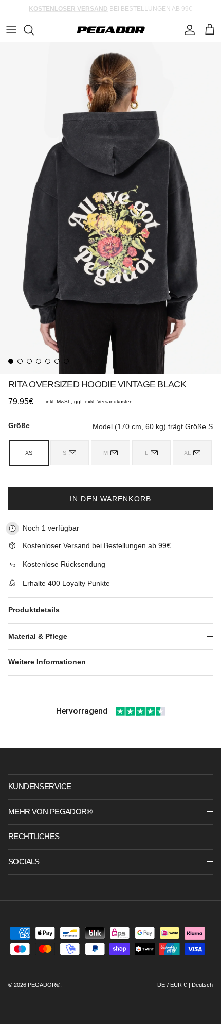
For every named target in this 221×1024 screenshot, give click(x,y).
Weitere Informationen (47, 662)
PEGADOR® (44, 985)
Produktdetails (34, 610)
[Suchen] (34, 30)
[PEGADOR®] (110, 30)
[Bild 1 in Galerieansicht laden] (110, 208)
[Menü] (11, 30)
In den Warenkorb (110, 498)
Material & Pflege (37, 636)
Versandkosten (115, 401)
